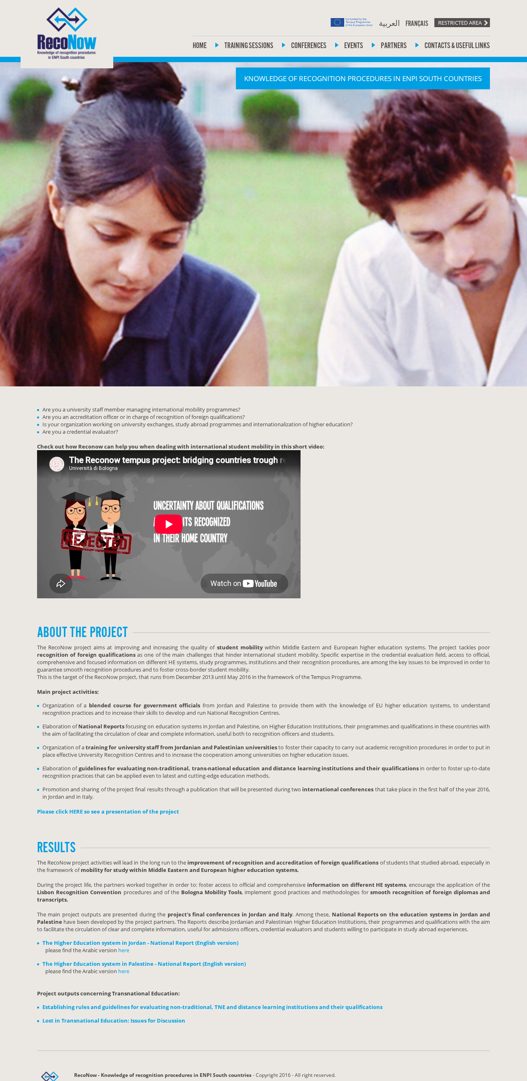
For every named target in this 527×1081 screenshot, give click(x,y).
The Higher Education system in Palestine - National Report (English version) (144, 963)
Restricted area (460, 22)
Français (417, 24)
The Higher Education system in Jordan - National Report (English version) (140, 942)
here (123, 950)
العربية (389, 24)
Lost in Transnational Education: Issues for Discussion (113, 1020)
